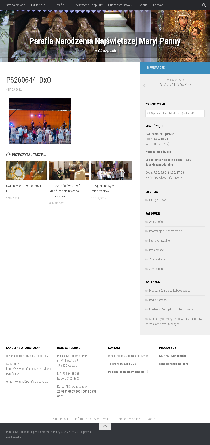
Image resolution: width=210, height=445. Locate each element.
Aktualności (38, 5)
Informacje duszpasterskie (44, 63)
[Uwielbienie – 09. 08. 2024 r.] (26, 170)
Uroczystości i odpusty (88, 5)
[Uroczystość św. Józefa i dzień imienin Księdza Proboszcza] (69, 170)
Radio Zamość (158, 300)
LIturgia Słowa (158, 200)
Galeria (142, 5)
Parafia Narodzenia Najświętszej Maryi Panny (105, 41)
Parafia (59, 5)
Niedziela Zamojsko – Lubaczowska (171, 309)
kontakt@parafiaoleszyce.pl (32, 381)
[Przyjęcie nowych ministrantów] (111, 170)
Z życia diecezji (158, 259)
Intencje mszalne (79, 63)
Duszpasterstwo (119, 5)
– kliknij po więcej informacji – (164, 177)
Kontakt (158, 5)
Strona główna (15, 5)
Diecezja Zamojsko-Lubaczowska (169, 290)
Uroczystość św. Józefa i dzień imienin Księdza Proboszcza (65, 191)
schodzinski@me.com (173, 364)
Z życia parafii (157, 269)
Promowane (156, 250)
